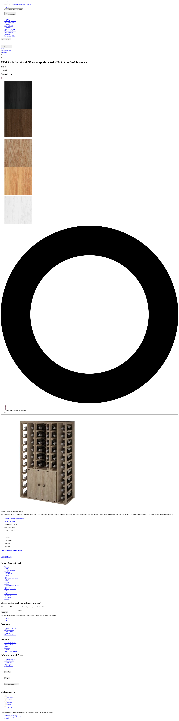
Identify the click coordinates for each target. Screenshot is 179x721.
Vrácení (6, 649)
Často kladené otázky (10, 643)
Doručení (7, 648)
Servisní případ (8, 644)
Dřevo (6, 592)
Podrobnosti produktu (11, 550)
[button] (47, 462)
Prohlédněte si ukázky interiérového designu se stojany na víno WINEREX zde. (24, 586)
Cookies (6, 718)
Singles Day (8, 664)
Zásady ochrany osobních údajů (13, 717)
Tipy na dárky (8, 32)
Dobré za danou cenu (10, 594)
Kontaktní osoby (9, 661)
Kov (5, 590)
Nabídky (7, 19)
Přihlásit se (4, 612)
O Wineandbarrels (9, 659)
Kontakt (6, 7)
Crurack (6, 599)
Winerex (4, 52)
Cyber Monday (8, 666)
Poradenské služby (9, 36)
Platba (6, 646)
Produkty (7, 671)
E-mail (20, 610)
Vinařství (7, 24)
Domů (2, 49)
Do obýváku (8, 597)
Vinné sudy (7, 27)
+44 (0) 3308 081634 (10, 651)
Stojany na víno (9, 22)
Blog (5, 620)
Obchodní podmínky (10, 715)
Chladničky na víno (10, 21)
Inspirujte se (8, 34)
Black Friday (8, 662)
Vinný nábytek (8, 26)
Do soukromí (8, 595)
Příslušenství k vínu (10, 31)
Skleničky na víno (9, 29)
